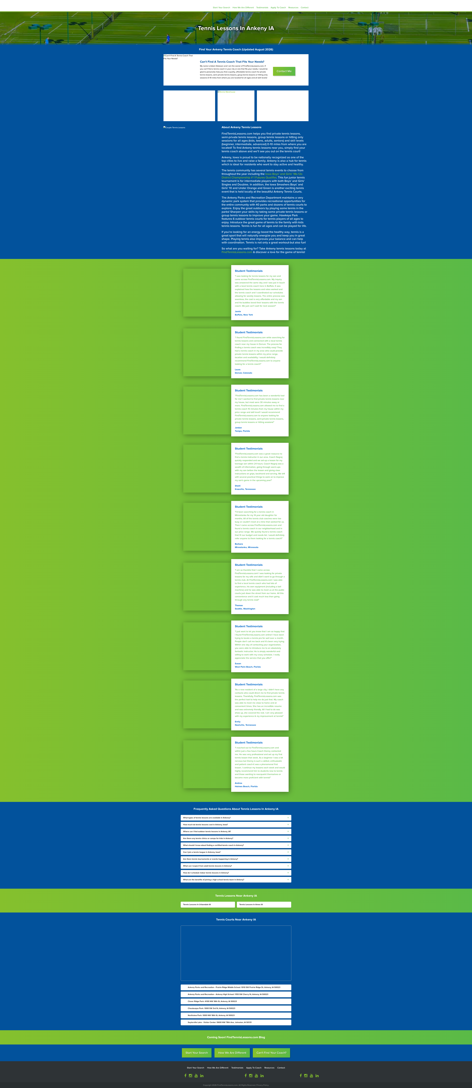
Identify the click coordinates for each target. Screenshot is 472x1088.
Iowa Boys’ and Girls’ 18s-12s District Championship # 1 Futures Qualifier (262, 175)
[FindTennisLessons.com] (181, 5)
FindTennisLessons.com (237, 252)
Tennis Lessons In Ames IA (251, 904)
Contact (305, 7)
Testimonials (262, 7)
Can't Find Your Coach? (271, 1053)
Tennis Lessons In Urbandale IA (197, 904)
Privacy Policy (262, 1085)
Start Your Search (221, 7)
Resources (293, 7)
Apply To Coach (278, 7)
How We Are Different (243, 7)
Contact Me (284, 71)
